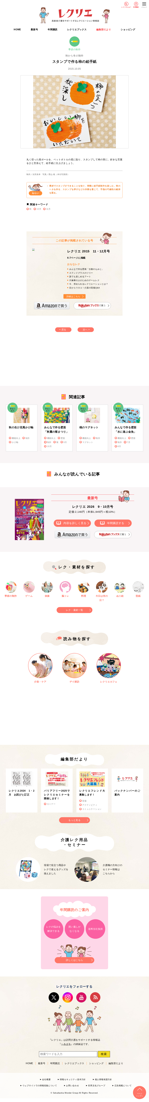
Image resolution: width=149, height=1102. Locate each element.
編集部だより (103, 29)
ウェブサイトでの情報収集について (40, 1086)
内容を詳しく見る (74, 523)
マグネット (87, 442)
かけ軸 (15, 442)
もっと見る (74, 820)
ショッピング (128, 29)
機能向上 (16, 438)
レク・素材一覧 (74, 610)
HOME (17, 29)
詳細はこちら (73, 296)
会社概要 (46, 1079)
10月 (39, 209)
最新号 (34, 29)
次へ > (86, 329)
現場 (84, 801)
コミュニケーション (92, 809)
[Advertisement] (50, 362)
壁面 (63, 438)
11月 (48, 209)
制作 (27, 438)
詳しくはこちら (74, 960)
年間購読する (115, 523)
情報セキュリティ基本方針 (73, 1079)
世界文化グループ (96, 1086)
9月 (65, 442)
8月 (119, 446)
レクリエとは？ (126, 7)
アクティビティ (89, 805)
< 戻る (62, 329)
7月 (128, 442)
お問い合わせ (72, 1086)
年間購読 (136, 7)
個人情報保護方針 (103, 1079)
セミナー (51, 804)
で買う (102, 305)
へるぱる (66, 1044)
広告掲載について (123, 1086)
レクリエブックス (77, 29)
